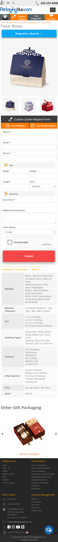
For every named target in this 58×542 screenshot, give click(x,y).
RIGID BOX (35, 486)
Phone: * (7, 153)
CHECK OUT (35, 508)
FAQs (4, 477)
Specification (8, 269)
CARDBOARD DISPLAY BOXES (41, 477)
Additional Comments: (14, 210)
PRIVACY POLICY (8, 474)
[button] (51, 17)
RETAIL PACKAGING (38, 471)
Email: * (7, 142)
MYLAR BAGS (36, 489)
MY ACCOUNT (36, 502)
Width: (6, 171)
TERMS (4, 471)
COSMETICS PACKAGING (40, 483)
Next (56, 433)
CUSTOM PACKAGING (39, 465)
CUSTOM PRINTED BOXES (40, 468)
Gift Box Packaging (29, 454)
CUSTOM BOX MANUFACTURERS (43, 474)
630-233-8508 (49, 3)
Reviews (35, 269)
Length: (7, 181)
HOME (4, 465)
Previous (2, 433)
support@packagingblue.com (19, 521)
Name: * (7, 132)
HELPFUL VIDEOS (8, 483)
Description (21, 269)
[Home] (5, 19)
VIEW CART (35, 505)
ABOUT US (6, 468)
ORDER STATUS (36, 511)
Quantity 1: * (9, 199)
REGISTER (34, 499)
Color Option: (9, 227)
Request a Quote (28, 33)
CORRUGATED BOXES (39, 480)
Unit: (32, 181)
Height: (33, 171)
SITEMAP (5, 480)
